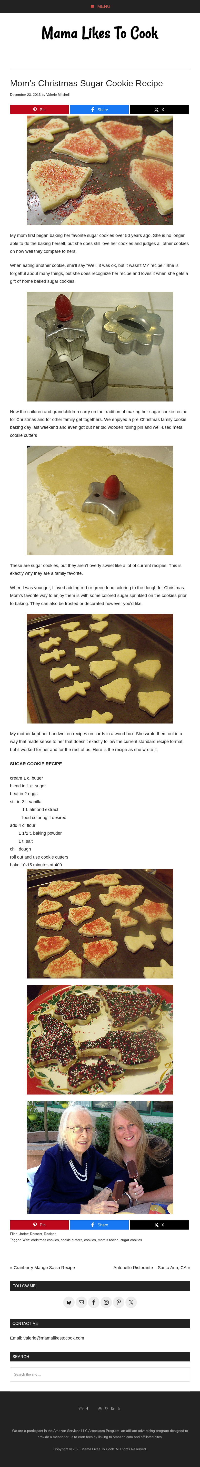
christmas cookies (45, 1240)
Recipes (50, 1234)
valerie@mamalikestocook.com (53, 1338)
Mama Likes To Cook (100, 33)
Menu (103, 6)
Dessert (36, 1234)
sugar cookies (131, 1240)
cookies (90, 1240)
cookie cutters (71, 1240)
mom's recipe (108, 1240)
